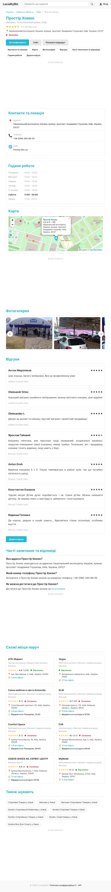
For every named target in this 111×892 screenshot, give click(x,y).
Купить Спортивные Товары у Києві (25, 817)
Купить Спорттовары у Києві (63, 817)
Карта (35, 49)
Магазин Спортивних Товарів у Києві (79, 802)
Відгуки (63, 49)
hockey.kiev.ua (20, 149)
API (79, 885)
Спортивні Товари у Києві (20, 802)
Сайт (35, 42)
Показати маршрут (55, 42)
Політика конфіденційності (63, 885)
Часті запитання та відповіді (86, 49)
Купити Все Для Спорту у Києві (23, 824)
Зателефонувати (17, 42)
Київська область (25, 12)
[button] (56, 239)
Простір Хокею (50, 219)
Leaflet (84, 249)
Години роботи (15, 55)
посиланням (58, 588)
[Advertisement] (55, 84)
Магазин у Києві (47, 802)
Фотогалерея (48, 49)
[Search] (92, 4)
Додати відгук (33, 55)
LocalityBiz (10, 4)
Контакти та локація (17, 49)
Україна (9, 12)
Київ (39, 12)
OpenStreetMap (96, 249)
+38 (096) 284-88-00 (24, 138)
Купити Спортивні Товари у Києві (68, 809)
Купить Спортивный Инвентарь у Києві (27, 809)
